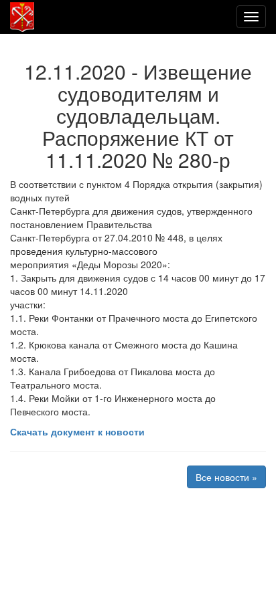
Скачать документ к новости (77, 431)
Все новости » (226, 477)
